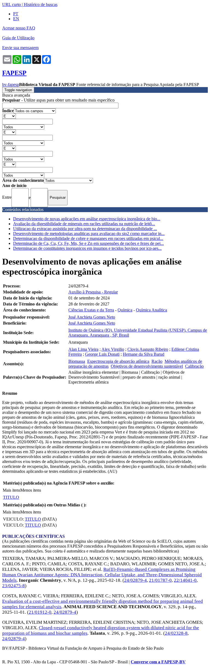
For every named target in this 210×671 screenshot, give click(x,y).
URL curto (11, 4)
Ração (156, 361)
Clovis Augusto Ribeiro (147, 349)
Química (125, 310)
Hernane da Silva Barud (143, 354)
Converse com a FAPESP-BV (158, 662)
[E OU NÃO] (9, 116)
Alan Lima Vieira (83, 349)
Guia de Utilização (18, 37)
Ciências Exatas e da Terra (91, 310)
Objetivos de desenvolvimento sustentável (147, 366)
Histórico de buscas (40, 4)
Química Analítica (151, 310)
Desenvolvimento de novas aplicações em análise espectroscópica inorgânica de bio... (86, 218)
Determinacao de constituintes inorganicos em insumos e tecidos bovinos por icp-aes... (87, 248)
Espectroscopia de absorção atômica (118, 361)
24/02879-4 (135, 580)
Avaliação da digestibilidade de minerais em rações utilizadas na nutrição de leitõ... (84, 223)
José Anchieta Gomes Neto (91, 317)
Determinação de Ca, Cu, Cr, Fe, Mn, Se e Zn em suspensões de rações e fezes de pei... (88, 243)
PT (15, 13)
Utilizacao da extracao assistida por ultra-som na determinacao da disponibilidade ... (85, 228)
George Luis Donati (102, 354)
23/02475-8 (13, 585)
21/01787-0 (160, 580)
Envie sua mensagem (20, 47)
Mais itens (11, 490)
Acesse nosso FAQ (18, 28)
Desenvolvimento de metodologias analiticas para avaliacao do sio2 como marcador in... (89, 233)
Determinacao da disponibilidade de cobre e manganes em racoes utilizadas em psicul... (88, 238)
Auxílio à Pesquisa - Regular (93, 292)
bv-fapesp (10, 84)
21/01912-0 (40, 612)
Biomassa (76, 361)
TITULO (11, 497)
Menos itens (30, 490)
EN (16, 18)
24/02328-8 (176, 633)
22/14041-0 (185, 580)
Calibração (194, 366)
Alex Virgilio (112, 349)
